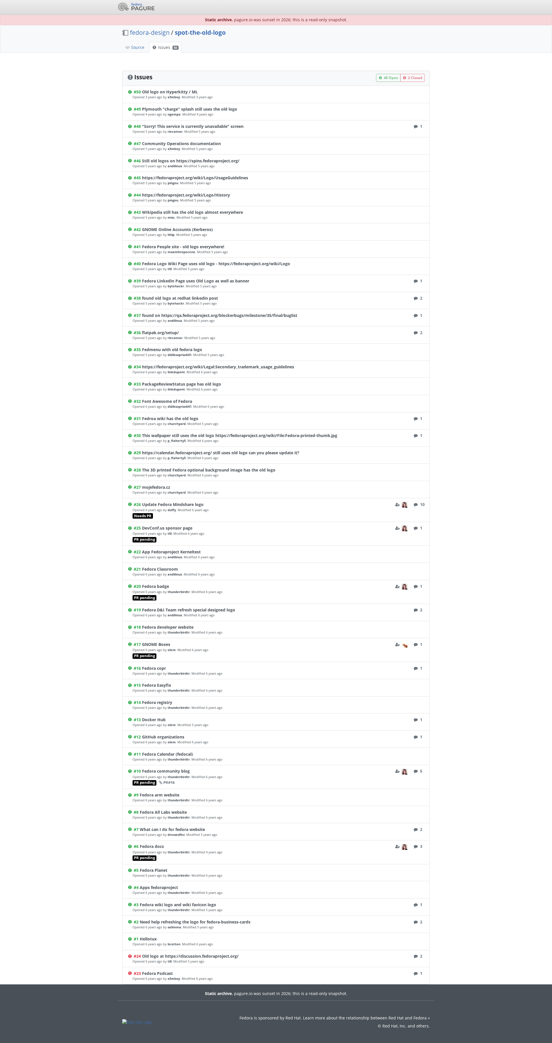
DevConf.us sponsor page (167, 528)
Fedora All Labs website (163, 812)
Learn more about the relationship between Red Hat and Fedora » (366, 1018)
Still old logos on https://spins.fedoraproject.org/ (190, 160)
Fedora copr (154, 668)
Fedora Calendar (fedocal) (167, 754)
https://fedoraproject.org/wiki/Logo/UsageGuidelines (195, 177)
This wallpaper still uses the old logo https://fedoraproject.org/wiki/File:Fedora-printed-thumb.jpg (239, 435)
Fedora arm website (159, 795)
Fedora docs (152, 846)
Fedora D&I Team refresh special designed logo (188, 610)
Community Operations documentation (181, 143)
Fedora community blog (166, 771)
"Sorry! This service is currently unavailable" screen (193, 126)
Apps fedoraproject (159, 887)
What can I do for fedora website (172, 829)
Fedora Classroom (160, 569)
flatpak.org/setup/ (160, 332)
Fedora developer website (167, 627)
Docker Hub (154, 719)
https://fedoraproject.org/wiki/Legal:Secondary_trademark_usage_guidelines (218, 367)
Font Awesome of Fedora (167, 401)
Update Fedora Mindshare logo (173, 504)
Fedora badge (155, 586)
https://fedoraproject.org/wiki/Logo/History (186, 195)
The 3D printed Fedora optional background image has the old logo (208, 470)
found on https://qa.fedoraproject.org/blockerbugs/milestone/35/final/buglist (219, 315)
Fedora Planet (153, 870)
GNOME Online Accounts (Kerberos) (177, 229)
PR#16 (169, 782)
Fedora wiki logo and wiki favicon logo (178, 904)
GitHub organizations (163, 737)
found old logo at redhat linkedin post (180, 298)
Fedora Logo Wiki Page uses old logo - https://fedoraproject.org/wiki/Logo (216, 263)
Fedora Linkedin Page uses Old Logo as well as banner (195, 281)
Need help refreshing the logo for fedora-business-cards (195, 922)
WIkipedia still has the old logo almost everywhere (192, 212)
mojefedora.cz (156, 487)
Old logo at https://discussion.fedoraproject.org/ (190, 956)
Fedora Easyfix (156, 685)
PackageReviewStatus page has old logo (181, 384)
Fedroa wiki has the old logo (170, 418)
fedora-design (150, 32)
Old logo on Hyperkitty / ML (170, 92)
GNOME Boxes (156, 644)
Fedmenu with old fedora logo (172, 349)
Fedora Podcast (157, 973)
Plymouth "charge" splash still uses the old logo (189, 109)
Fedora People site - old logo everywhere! (183, 246)
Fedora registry (157, 702)
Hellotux (148, 939)
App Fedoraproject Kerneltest (171, 552)
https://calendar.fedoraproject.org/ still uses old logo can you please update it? (220, 452)
